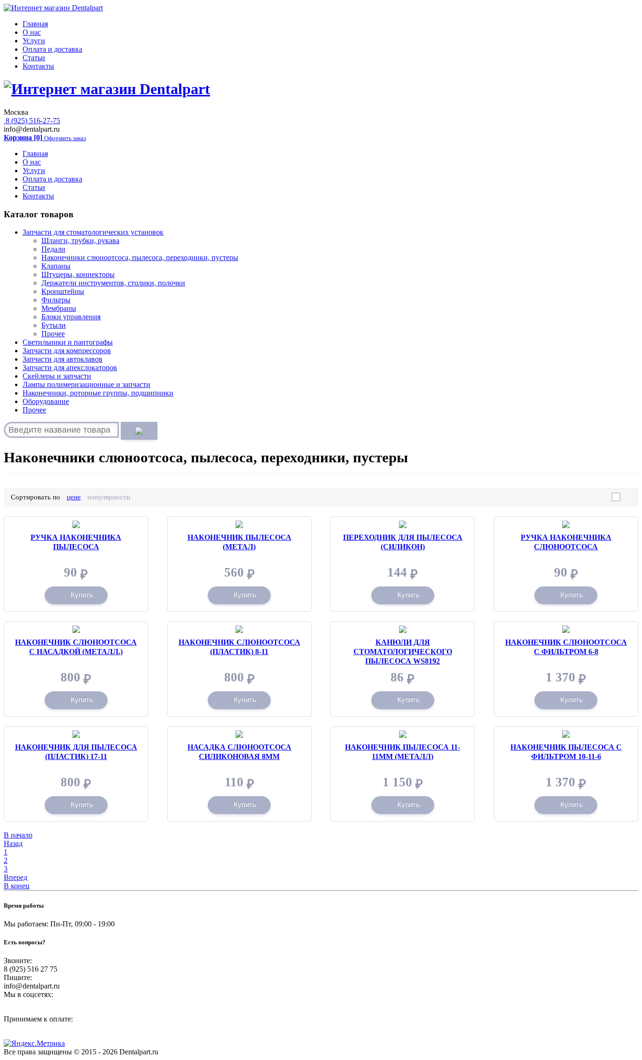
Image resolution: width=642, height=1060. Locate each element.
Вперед (15, 877)
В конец (17, 886)
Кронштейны (62, 291)
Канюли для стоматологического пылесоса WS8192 (402, 651)
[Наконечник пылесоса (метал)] (239, 525)
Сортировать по (35, 497)
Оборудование (46, 401)
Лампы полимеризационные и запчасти (86, 384)
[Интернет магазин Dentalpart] (53, 8)
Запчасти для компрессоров (67, 351)
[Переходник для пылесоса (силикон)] (403, 525)
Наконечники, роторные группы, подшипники (98, 393)
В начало (18, 835)
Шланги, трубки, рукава (80, 241)
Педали (53, 249)
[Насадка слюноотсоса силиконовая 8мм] (239, 734)
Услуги (34, 41)
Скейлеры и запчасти (57, 376)
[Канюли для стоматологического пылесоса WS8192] (403, 629)
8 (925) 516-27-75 (32, 121)
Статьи (34, 58)
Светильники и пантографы (68, 342)
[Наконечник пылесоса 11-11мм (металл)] (403, 734)
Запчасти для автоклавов (62, 359)
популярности (108, 497)
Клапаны (55, 266)
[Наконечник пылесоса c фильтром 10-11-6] (566, 734)
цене (74, 497)
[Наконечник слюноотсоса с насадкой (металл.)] (76, 629)
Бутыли (53, 325)
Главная (35, 24)
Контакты (38, 66)
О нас (32, 32)
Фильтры (55, 300)
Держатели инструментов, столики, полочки (113, 283)
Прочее (53, 334)
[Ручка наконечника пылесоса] (76, 525)
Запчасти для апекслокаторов (70, 368)
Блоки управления (71, 317)
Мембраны (58, 308)
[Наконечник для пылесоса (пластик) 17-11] (76, 734)
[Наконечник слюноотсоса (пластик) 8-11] (239, 629)
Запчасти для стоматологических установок (93, 232)
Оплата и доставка (52, 49)
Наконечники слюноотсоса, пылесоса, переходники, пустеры (139, 257)
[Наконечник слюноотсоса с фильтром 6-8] (566, 629)
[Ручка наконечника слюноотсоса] (566, 525)
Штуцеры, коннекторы (78, 274)
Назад (13, 843)
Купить (81, 595)
